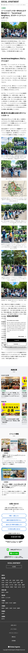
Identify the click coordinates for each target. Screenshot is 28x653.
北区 (10, 580)
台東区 (21, 580)
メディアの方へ (13, 629)
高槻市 (18, 608)
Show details (21, 336)
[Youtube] (16, 570)
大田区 (3, 580)
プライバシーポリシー (13, 633)
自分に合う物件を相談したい (14, 524)
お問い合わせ (13, 625)
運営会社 (13, 636)
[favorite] (22, 2)
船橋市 (14, 603)
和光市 (3, 597)
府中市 (10, 582)
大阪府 (3, 606)
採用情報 (13, 640)
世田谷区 (7, 587)
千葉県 (3, 600)
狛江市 (14, 582)
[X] (12, 570)
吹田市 (3, 608)
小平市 (3, 587)
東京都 (3, 578)
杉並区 (15, 587)
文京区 (6, 582)
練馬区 (6, 584)
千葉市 (3, 603)
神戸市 (3, 618)
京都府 (3, 611)
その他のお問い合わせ (14, 529)
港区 (22, 582)
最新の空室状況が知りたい (14, 520)
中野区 (3, 584)
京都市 (3, 613)
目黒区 (18, 582)
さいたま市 (7, 597)
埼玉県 (3, 595)
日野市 (17, 580)
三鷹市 (15, 584)
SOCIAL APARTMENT (14, 563)
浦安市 (6, 603)
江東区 (13, 580)
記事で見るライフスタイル (8, 4)
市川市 (10, 603)
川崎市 (6, 592)
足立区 (3, 582)
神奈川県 (4, 590)
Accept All (16, 340)
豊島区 (23, 584)
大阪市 (10, 608)
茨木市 (14, 608)
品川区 (19, 587)
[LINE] (20, 570)
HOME (14, 566)
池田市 (6, 608)
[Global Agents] (14, 647)
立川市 (23, 587)
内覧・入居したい (14, 516)
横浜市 (3, 592)
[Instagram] (8, 570)
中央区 (6, 580)
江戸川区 (11, 584)
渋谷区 (19, 584)
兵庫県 (3, 616)
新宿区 (11, 587)
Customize (16, 344)
